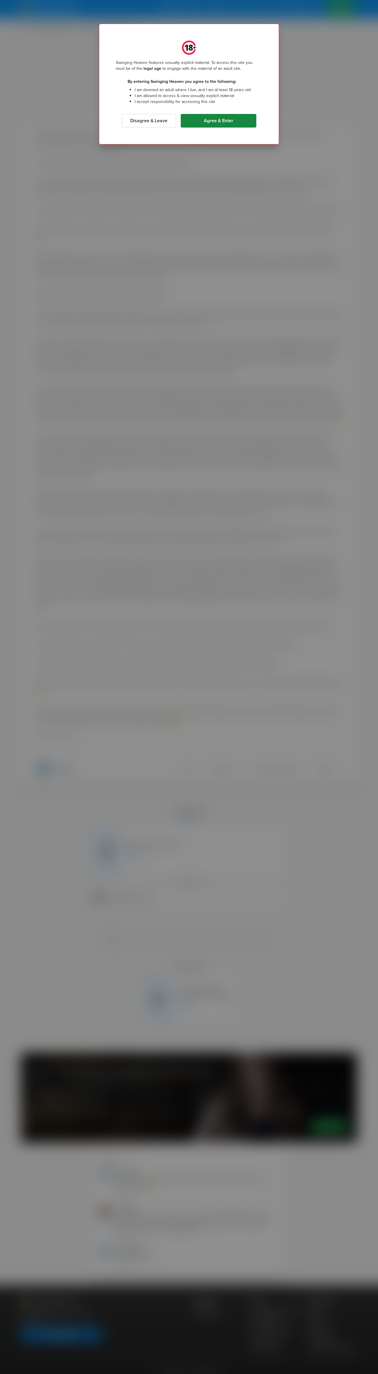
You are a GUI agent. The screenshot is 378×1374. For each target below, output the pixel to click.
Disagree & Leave (148, 120)
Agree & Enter (218, 120)
